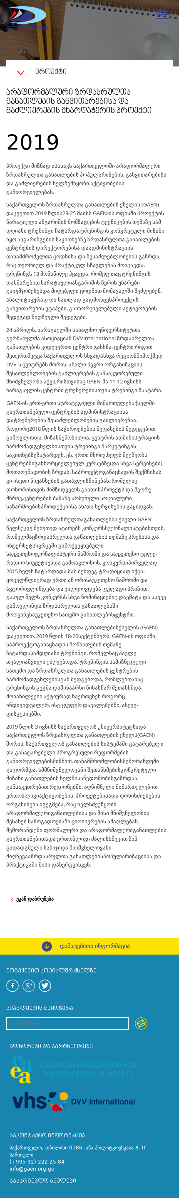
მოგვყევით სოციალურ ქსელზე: (52, 971)
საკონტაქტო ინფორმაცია (47, 1135)
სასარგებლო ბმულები (43, 1181)
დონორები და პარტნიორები (51, 1046)
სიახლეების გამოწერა (39, 1008)
